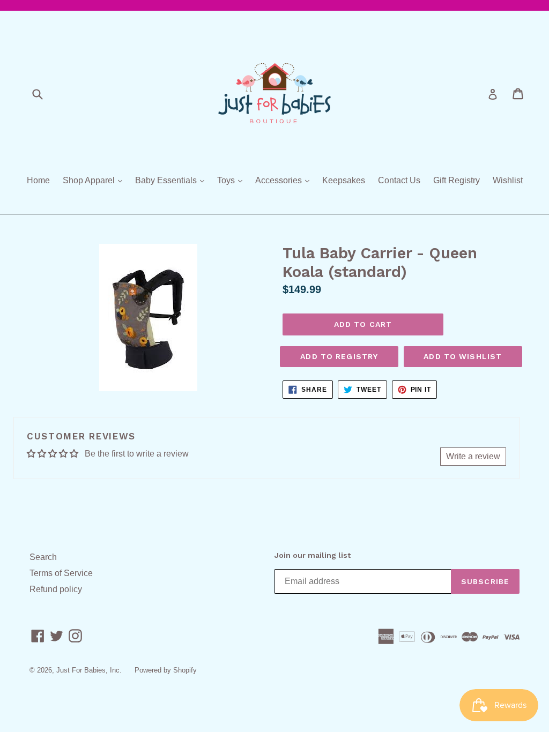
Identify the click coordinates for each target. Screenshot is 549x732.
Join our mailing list (312, 555)
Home (38, 180)
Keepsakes (343, 180)
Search (43, 557)
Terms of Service (61, 573)
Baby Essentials (172, 180)
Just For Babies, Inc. (89, 670)
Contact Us (399, 180)
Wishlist (508, 180)
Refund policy (55, 589)
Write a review (473, 456)
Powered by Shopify (166, 670)
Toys (232, 180)
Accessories (285, 180)
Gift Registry (456, 180)
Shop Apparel (95, 180)
